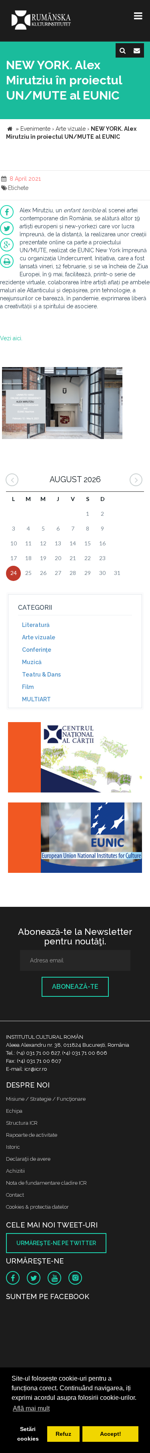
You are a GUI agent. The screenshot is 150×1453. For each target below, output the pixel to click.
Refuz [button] (63, 1434)
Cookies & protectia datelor (37, 1207)
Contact (15, 1195)
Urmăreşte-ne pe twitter (56, 1243)
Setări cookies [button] (28, 1434)
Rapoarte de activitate (31, 1135)
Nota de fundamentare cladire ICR (46, 1183)
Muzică (32, 662)
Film (28, 687)
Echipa (14, 1111)
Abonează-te (75, 986)
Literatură (36, 625)
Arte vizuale (38, 637)
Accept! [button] (110, 1434)
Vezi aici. (11, 338)
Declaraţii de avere (28, 1159)
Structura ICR (22, 1123)
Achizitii (15, 1171)
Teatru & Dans (41, 674)
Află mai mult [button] (31, 1408)
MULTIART (36, 699)
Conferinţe (36, 650)
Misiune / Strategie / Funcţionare (46, 1099)
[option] (62, 404)
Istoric (13, 1147)
